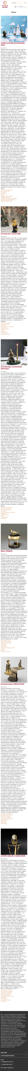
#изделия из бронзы (7, 813)
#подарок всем (5, 191)
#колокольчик (5, 819)
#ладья (3, 650)
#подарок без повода (7, 818)
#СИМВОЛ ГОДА (5, 197)
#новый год (4, 193)
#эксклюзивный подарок (8, 512)
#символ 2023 (5, 329)
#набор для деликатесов (8, 199)
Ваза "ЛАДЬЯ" (7, 551)
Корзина (24, 7)
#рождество (4, 332)
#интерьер (4, 644)
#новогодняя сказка (7, 196)
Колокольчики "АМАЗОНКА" (12, 684)
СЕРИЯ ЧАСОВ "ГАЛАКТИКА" (13, 856)
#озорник (3, 331)
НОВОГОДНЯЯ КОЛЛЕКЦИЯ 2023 (13, 44)
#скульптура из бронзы (7, 326)
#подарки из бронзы (7, 190)
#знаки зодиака (5, 995)
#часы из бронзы (6, 999)
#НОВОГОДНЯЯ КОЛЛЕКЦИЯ (9, 198)
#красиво (3, 518)
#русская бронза (5, 322)
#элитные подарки (6, 642)
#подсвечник (4, 517)
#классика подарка (6, 509)
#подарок (3, 192)
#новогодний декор (6, 201)
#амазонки (4, 823)
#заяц (2, 194)
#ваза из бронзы (6, 651)
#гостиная (3, 645)
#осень (3, 649)
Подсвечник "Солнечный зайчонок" (11, 367)
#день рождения (5, 334)
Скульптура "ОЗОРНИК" (11, 234)
